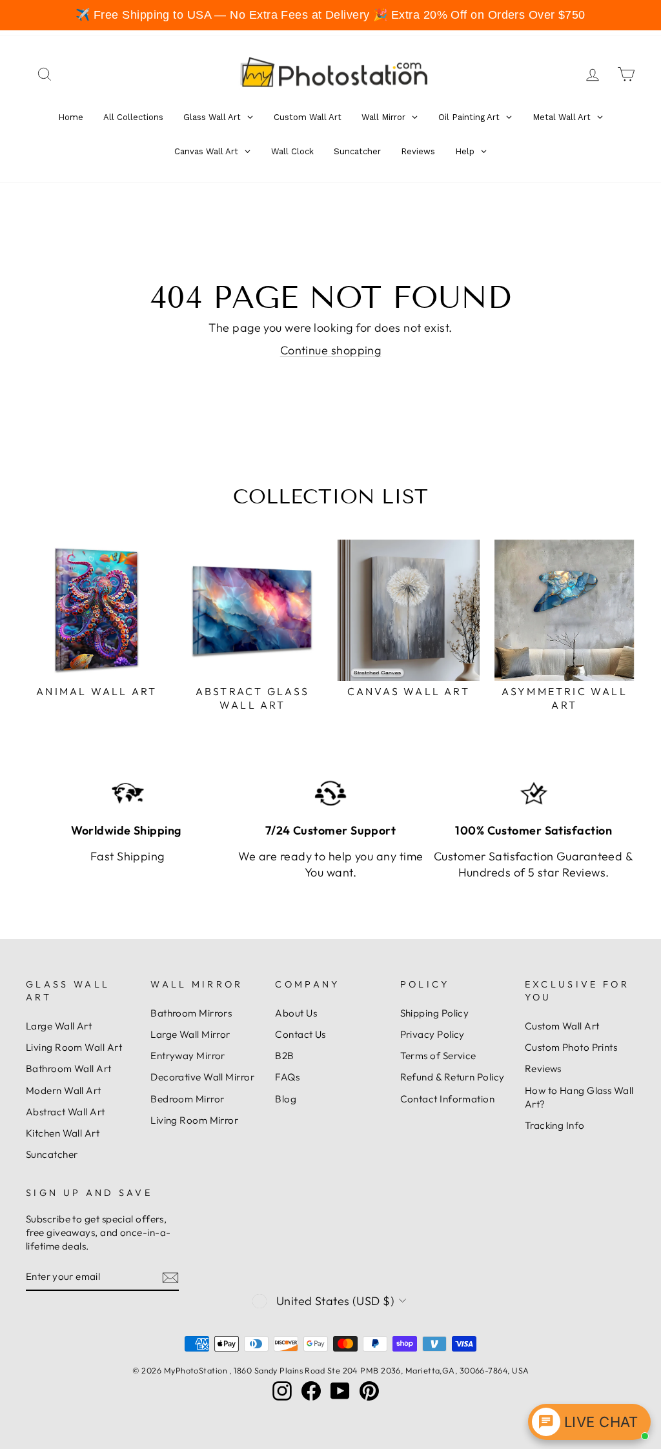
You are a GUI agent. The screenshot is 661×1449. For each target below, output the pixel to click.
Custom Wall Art (562, 1026)
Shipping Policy (434, 1013)
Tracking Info (555, 1125)
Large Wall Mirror (190, 1034)
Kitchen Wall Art (62, 1133)
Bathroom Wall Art (69, 1068)
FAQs (287, 1077)
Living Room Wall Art (74, 1047)
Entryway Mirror (187, 1055)
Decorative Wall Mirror (202, 1077)
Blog (285, 1099)
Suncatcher (52, 1154)
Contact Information (447, 1099)
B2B (284, 1055)
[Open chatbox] (589, 1422)
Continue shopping (330, 350)
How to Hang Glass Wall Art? (579, 1097)
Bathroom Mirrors (191, 1013)
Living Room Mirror (194, 1120)
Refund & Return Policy (452, 1077)
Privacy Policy (432, 1034)
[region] (330, 15)
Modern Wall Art (63, 1090)
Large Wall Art (59, 1026)
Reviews (543, 1068)
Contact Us (300, 1034)
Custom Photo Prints (571, 1047)
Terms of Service (438, 1055)
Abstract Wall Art (65, 1112)
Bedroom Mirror (187, 1099)
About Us (296, 1013)
